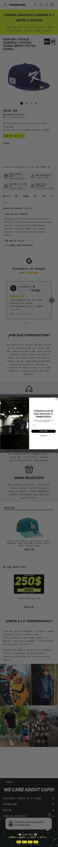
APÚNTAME (43, 431)
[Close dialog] (56, 399)
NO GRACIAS (43, 435)
